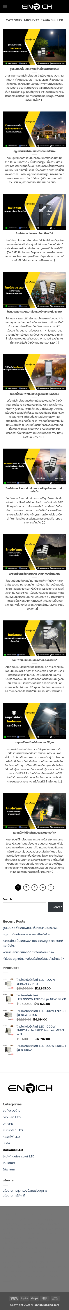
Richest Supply (43, 1219)
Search (7, 899)
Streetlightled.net (15, 1266)
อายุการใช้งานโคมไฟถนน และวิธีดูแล (34, 742)
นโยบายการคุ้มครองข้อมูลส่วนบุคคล (25, 1190)
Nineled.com (27, 1243)
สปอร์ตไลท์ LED (13, 1130)
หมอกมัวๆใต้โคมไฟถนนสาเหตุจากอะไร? (34, 832)
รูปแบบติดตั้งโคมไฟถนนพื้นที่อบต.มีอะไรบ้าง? (34, 69)
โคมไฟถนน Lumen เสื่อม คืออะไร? (34, 233)
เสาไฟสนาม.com (54, 1233)
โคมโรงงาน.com (26, 1228)
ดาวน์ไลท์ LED (12, 1117)
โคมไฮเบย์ (9, 1163)
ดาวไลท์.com (11, 1238)
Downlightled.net (38, 1224)
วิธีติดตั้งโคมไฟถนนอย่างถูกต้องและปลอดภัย (34, 394)
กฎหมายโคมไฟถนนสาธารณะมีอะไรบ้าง (34, 151)
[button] (5, 6)
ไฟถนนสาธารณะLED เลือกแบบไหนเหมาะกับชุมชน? (34, 311)
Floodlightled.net (42, 1262)
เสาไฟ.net (23, 1262)
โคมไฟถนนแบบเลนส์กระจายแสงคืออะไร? (34, 660)
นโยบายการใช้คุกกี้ (14, 1195)
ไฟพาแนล (9, 1169)
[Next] (51, 887)
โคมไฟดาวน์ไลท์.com (33, 1252)
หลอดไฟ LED (11, 1137)
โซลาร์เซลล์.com (49, 1271)
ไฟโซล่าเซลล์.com (49, 1228)
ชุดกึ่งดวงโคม (11, 1110)
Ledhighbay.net (14, 1224)
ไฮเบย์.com (10, 1243)
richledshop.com (31, 1233)
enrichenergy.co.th (42, 1266)
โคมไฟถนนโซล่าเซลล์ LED (18, 1156)
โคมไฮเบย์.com (23, 1257)
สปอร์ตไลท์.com (30, 1238)
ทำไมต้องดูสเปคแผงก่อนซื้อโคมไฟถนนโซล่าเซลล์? (33, 959)
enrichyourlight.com (17, 1219)
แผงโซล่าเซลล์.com (25, 1271)
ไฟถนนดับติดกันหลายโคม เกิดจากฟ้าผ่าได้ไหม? (34, 574)
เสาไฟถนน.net (46, 1243)
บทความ (8, 1124)
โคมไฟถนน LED (13, 1150)
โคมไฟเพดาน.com (32, 1248)
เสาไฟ (6, 1143)
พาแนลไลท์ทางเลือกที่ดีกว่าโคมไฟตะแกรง (28, 952)
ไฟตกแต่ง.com (32, 1276)
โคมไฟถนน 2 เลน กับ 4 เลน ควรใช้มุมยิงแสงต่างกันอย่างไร (34, 490)
